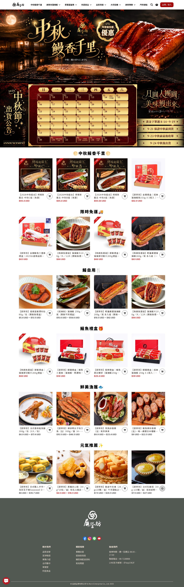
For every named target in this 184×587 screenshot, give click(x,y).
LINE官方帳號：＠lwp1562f (121, 562)
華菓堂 (45, 566)
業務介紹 (46, 559)
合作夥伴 (46, 563)
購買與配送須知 (83, 559)
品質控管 (46, 551)
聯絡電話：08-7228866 (119, 558)
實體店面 (80, 551)
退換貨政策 (81, 555)
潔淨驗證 (46, 555)
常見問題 (80, 563)
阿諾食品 (46, 570)
